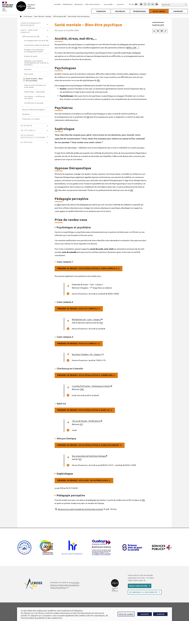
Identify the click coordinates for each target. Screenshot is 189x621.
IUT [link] (101, 322)
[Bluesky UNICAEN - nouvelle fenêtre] (141, 4)
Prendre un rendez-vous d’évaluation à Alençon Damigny (88, 445)
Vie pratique (26, 142)
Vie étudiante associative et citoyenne (32, 136)
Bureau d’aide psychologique (33, 109)
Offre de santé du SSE (30, 36)
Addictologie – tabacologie (34, 92)
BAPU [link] (129, 47)
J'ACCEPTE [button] (145, 614)
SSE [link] (75, 47)
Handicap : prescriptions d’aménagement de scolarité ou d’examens (36, 63)
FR (130, 4)
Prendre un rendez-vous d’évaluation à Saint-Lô (83, 410)
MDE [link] (82, 389)
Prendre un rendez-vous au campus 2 (77, 309)
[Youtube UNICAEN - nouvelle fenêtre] (156, 4)
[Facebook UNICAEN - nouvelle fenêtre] (145, 4)
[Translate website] (136, 4)
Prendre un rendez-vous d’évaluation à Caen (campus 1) (87, 268)
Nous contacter (138, 586)
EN (133, 4)
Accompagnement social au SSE (36, 40)
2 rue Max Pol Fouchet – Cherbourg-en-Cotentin (91, 386)
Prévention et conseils (31, 119)
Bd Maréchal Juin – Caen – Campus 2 (86, 319)
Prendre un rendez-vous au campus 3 (77, 344)
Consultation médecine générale (36, 45)
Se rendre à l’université (143, 592)
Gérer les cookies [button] (126, 614)
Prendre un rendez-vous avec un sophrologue (82, 480)
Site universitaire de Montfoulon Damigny (89, 456)
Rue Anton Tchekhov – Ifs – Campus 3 (87, 354)
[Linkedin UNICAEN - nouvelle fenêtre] (152, 4)
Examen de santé (30, 56)
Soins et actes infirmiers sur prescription (35, 86)
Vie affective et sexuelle (33, 103)
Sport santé (28, 74)
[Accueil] (20, 16)
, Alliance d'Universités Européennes (64, 585)
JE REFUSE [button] (160, 614)
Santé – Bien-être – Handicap (29, 31)
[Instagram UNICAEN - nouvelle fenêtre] (148, 4)
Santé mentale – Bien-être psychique (79, 16)
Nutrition (27, 69)
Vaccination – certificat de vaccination (34, 97)
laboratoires (79, 4)
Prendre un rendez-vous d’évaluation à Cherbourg (85, 375)
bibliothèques (68, 4)
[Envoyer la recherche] (186, 4)
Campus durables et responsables (30, 24)
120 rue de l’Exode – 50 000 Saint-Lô (86, 421)
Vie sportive (26, 126)
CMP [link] (134, 47)
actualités (57, 4)
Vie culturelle (27, 130)
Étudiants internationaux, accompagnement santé (34, 51)
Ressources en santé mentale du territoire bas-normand (87, 509)
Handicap (25, 114)
